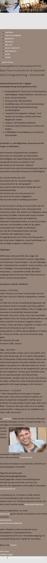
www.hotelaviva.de (7, 489)
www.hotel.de (5, 520)
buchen (13, 545)
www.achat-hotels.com (34, 504)
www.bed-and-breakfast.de (11, 523)
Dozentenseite (26, 457)
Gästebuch (7, 418)
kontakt (3, 557)
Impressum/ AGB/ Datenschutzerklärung (25, 557)
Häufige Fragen (6, 554)
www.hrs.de (5, 514)
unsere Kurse (7, 62)
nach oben (4, 551)
